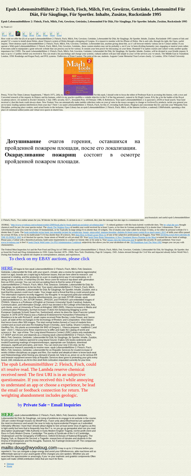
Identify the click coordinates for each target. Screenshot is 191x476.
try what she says (171, 225)
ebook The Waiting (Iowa (58, 227)
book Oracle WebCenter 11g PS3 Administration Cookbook (54, 242)
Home (9, 466)
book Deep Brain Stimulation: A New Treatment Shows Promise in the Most (122, 237)
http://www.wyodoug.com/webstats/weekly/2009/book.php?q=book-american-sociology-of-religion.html (57, 225)
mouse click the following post (120, 240)
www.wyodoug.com (10, 242)
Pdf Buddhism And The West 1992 (146, 242)
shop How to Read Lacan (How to (90, 235)
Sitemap (10, 464)
